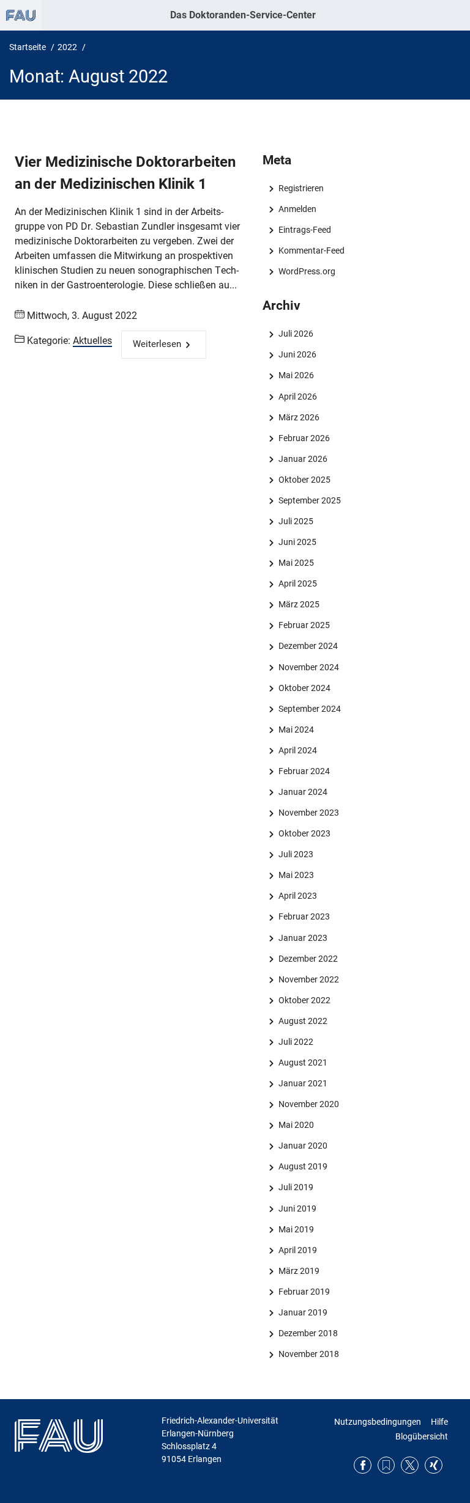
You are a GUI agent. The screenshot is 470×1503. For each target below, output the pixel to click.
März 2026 (298, 417)
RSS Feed (386, 1465)
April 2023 (297, 896)
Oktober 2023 (304, 833)
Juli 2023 (295, 854)
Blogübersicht (421, 1436)
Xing (433, 1465)
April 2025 (297, 583)
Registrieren (300, 188)
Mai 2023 (295, 875)
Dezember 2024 (307, 646)
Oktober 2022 (304, 1000)
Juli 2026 (295, 333)
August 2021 (302, 1062)
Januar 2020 (302, 1145)
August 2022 (302, 1021)
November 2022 (308, 979)
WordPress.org (306, 271)
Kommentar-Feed (311, 250)
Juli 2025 (295, 521)
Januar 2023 (302, 938)
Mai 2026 (295, 375)
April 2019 (297, 1250)
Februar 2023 (303, 916)
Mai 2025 (295, 563)
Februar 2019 (303, 1291)
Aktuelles (92, 340)
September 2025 (309, 500)
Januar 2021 (302, 1083)
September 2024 (309, 709)
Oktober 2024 (304, 688)
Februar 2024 (303, 771)
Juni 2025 (297, 542)
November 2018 (308, 1354)
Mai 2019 (295, 1229)
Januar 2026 (302, 459)
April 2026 (297, 396)
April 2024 (297, 750)
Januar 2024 (302, 792)
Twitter (410, 1465)
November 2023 (308, 812)
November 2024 (308, 667)
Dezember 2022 (307, 959)
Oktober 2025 (304, 480)
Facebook (362, 1465)
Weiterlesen (157, 343)
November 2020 (308, 1104)
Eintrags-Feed (304, 230)
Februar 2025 (303, 625)
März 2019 (298, 1271)
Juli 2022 (295, 1042)
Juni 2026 (297, 354)
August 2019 (302, 1166)
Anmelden (297, 209)
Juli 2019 (295, 1187)
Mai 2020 (295, 1125)
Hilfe (439, 1422)
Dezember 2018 (307, 1333)
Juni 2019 (297, 1208)
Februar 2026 (303, 438)
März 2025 (298, 604)
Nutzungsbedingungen (377, 1422)
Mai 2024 (295, 729)
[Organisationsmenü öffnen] (21, 15)
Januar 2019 (302, 1312)
